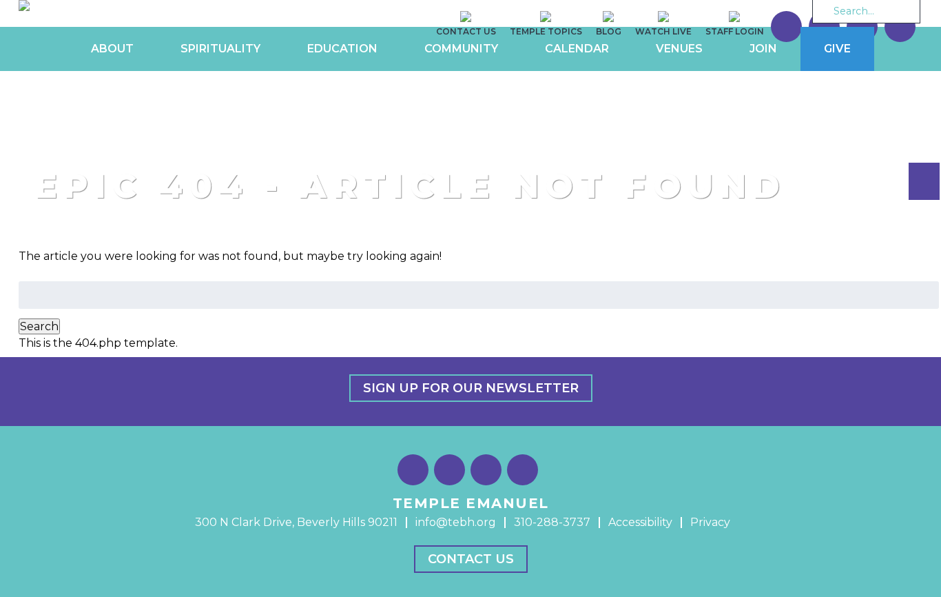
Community (461, 48)
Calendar (577, 48)
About (112, 48)
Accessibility (640, 522)
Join (763, 48)
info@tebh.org (455, 522)
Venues (679, 48)
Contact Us (471, 559)
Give (837, 48)
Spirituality (220, 48)
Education (342, 48)
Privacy (710, 522)
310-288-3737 (552, 522)
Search (39, 326)
